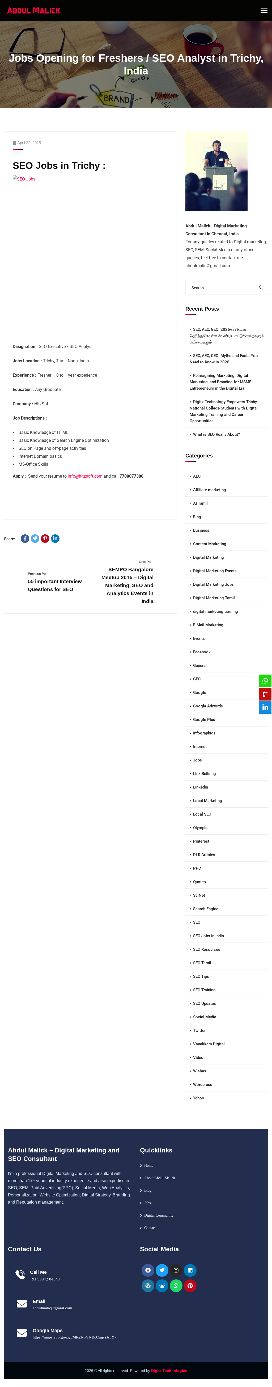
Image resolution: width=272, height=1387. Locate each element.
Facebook (202, 652)
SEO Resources (206, 949)
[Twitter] (35, 538)
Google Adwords (208, 706)
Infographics (204, 733)
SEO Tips (201, 976)
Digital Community (158, 1215)
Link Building (204, 773)
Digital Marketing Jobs (213, 584)
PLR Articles (204, 854)
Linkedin (200, 787)
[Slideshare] (162, 1285)
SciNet (199, 895)
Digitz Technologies (169, 1370)
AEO (197, 476)
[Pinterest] (45, 538)
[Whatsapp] (176, 1285)
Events (199, 638)
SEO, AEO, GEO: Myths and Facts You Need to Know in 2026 (224, 358)
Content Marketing (209, 543)
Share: (9, 538)
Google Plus (204, 719)
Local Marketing (207, 800)
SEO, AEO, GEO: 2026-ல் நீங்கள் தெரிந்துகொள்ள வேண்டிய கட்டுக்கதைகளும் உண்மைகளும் (227, 336)
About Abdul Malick (159, 1178)
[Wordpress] (148, 1285)
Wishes (199, 1071)
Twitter (199, 1030)
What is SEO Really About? (216, 434)
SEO (196, 922)
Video (198, 1057)
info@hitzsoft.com (85, 476)
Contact (150, 1228)
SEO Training (204, 990)
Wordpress (202, 1084)
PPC (197, 868)
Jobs (197, 760)
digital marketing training (215, 611)
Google (199, 692)
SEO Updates (204, 1003)
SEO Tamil (202, 963)
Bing (197, 516)
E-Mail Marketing (208, 625)
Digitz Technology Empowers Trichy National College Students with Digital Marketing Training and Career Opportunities (224, 411)
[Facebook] (25, 538)
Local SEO (202, 814)
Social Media (204, 1017)
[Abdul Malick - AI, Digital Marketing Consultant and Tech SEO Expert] (34, 10)
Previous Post (38, 574)
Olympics (201, 827)
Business (201, 530)
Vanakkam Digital (209, 1044)
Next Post (146, 562)
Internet (200, 746)
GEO (197, 679)
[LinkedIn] (55, 538)
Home (148, 1166)
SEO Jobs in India (208, 936)
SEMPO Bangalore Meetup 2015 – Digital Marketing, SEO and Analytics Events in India (127, 585)
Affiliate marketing (209, 489)
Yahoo (198, 1098)
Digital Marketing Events (215, 571)
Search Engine (205, 908)
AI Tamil (200, 503)
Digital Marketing (208, 557)
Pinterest (201, 841)
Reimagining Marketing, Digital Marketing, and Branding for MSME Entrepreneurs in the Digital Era (220, 382)
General (200, 665)
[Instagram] (176, 1270)
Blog (147, 1190)
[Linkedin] (190, 1270)
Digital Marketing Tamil (214, 598)
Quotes (199, 881)
